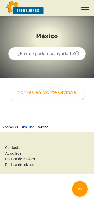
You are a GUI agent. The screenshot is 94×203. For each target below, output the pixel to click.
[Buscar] (75, 52)
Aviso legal (13, 153)
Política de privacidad (22, 165)
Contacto (12, 147)
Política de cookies (20, 159)
